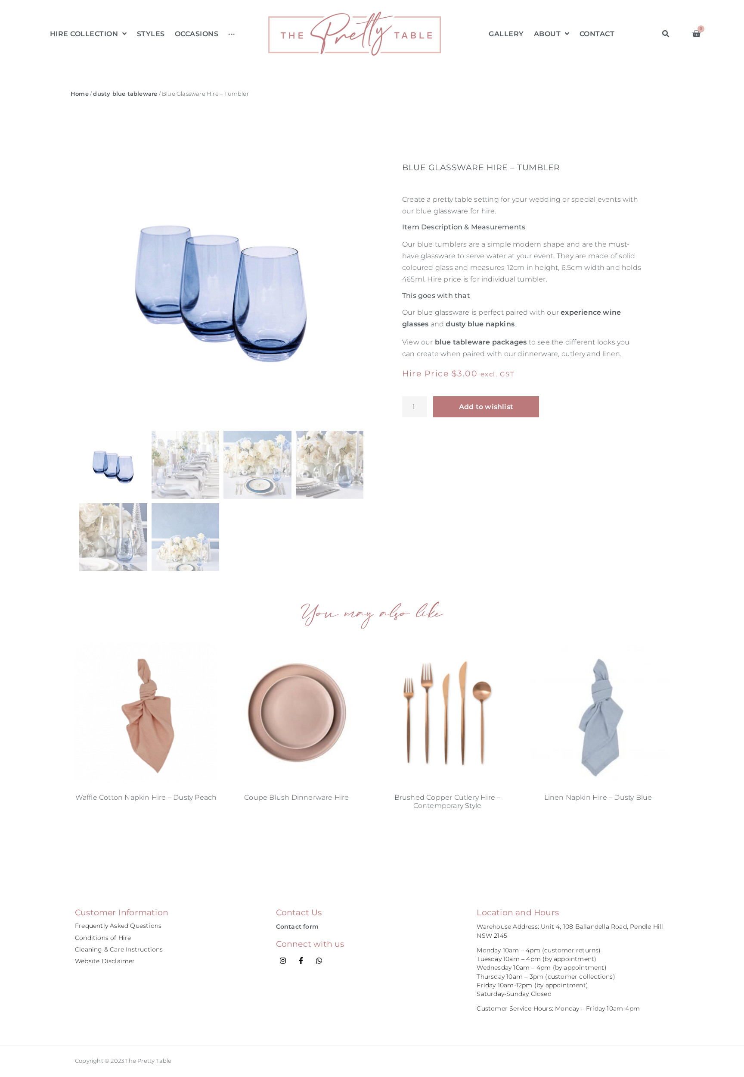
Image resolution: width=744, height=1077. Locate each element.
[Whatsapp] (319, 960)
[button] (665, 34)
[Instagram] (283, 960)
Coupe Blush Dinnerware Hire (296, 797)
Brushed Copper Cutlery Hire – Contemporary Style (447, 801)
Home (80, 94)
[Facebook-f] (301, 960)
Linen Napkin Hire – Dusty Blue (598, 797)
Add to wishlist (486, 407)
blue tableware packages (481, 342)
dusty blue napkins (480, 324)
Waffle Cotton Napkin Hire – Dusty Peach (146, 797)
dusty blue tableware (125, 94)
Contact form (297, 926)
